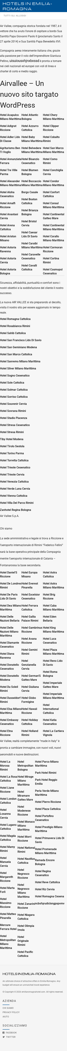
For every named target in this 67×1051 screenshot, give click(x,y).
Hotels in (27, 6)
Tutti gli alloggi (15, 15)
